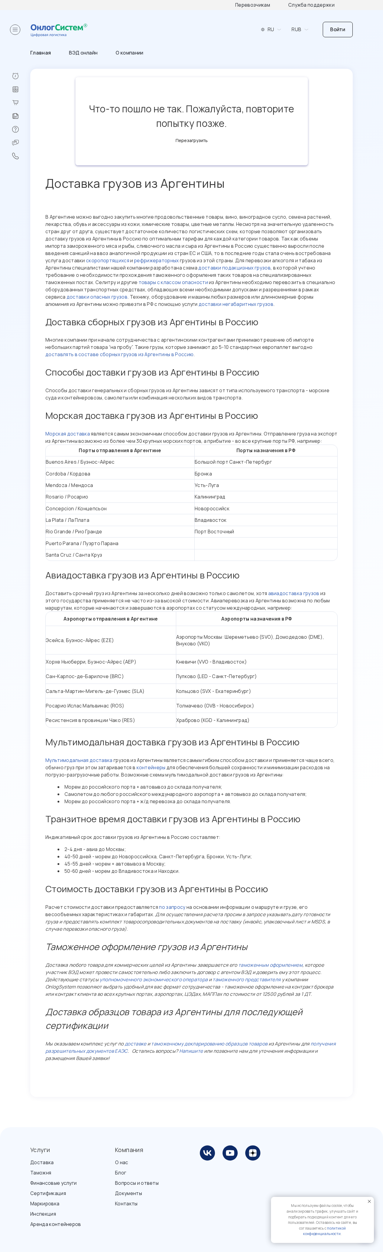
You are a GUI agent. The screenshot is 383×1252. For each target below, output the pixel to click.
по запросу (172, 907)
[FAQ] (21, 129)
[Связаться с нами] (21, 156)
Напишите (191, 1051)
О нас (121, 1162)
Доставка (42, 1162)
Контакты (126, 1203)
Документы (128, 1193)
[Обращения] (21, 142)
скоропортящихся (107, 260)
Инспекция (43, 1214)
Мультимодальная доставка (79, 760)
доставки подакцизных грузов (234, 267)
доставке (136, 1043)
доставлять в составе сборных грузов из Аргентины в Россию (119, 354)
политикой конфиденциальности (324, 1231)
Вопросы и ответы (137, 1183)
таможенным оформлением (270, 965)
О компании (129, 52)
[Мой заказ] (21, 102)
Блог (120, 1172)
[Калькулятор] (21, 89)
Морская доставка (67, 433)
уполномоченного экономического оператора (154, 979)
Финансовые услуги (53, 1183)
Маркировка (44, 1203)
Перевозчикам (252, 5)
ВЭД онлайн (83, 52)
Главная (40, 52)
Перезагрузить (192, 140)
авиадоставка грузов (293, 593)
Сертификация (48, 1193)
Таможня (40, 1172)
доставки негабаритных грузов (236, 304)
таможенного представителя (247, 979)
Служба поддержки (311, 5)
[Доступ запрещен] (21, 76)
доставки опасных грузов (97, 296)
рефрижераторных (156, 260)
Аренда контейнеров (55, 1224)
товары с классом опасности (173, 282)
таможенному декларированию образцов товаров (209, 1043)
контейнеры (151, 767)
